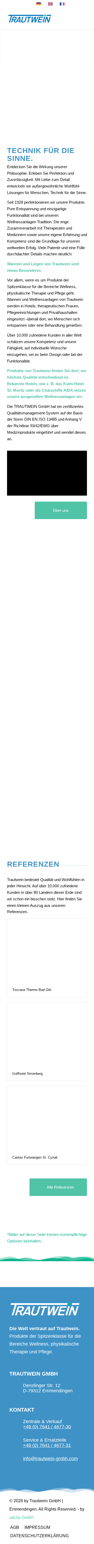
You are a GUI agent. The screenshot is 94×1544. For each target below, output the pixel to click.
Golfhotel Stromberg (27, 1074)
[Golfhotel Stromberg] (47, 1034)
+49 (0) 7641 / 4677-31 (47, 1445)
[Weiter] (89, 47)
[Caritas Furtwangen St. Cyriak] (47, 1118)
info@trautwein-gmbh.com (50, 1458)
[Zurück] (4, 47)
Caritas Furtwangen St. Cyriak (35, 1157)
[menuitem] (14, 1527)
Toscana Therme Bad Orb (31, 990)
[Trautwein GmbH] (39, 18)
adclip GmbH (21, 1517)
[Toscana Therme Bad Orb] (47, 951)
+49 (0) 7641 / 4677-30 (47, 1426)
